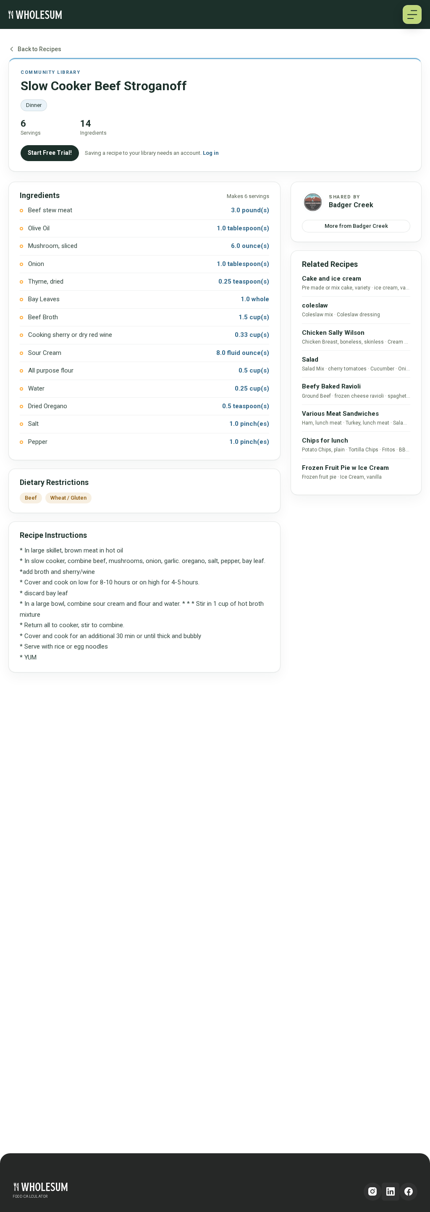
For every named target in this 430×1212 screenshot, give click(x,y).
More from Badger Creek (356, 226)
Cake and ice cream (331, 278)
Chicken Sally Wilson (333, 332)
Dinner (34, 105)
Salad (310, 359)
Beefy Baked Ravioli (331, 386)
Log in (211, 153)
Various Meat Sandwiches (340, 413)
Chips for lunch (325, 440)
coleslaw (315, 305)
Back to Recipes (39, 49)
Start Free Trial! (50, 152)
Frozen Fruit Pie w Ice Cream (345, 468)
